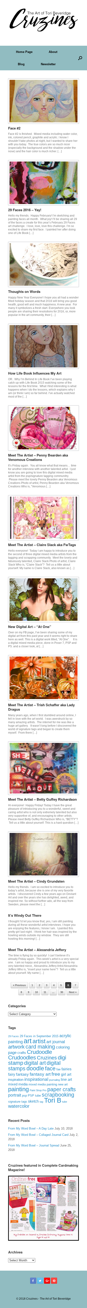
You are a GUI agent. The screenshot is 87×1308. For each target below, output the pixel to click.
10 (36, 992)
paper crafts (61, 1089)
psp (24, 1095)
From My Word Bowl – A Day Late (31, 1128)
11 (45, 992)
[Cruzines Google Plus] (47, 1281)
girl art (66, 1074)
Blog (21, 64)
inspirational (36, 1079)
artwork (16, 1047)
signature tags (17, 1101)
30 (61, 992)
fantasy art (40, 1074)
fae (58, 1069)
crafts (21, 1053)
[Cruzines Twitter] (40, 1281)
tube (64, 1101)
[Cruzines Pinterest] (54, 1281)
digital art (35, 1063)
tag (41, 1101)
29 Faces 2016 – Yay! (24, 209)
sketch (33, 1101)
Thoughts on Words (24, 291)
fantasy (22, 1074)
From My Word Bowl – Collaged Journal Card (38, 1134)
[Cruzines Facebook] (33, 1281)
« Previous (19, 985)
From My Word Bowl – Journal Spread (33, 1145)
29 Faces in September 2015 (39, 1036)
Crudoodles (22, 1058)
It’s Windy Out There (24, 915)
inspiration (15, 1079)
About (53, 52)
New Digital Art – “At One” (29, 626)
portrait (14, 1095)
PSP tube (34, 1095)
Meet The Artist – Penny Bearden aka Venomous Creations (38, 457)
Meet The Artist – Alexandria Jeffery (37, 949)
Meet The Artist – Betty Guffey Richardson (42, 799)
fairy (11, 1074)
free (56, 1074)
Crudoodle (39, 1052)
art (28, 1041)
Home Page (24, 52)
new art (63, 1084)
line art (66, 1079)
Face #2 (14, 128)
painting (18, 1089)
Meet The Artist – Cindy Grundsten (36, 881)
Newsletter (48, 64)
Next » (73, 992)
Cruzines (47, 1058)
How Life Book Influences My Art (34, 373)
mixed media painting (43, 1084)
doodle (35, 1068)
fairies (66, 1069)
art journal (55, 1041)
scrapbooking (58, 1095)
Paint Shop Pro (38, 1090)
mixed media (18, 1084)
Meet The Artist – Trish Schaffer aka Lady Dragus (41, 707)
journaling (54, 1079)
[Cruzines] (43, 19)
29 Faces (13, 1036)
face (50, 1068)
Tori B (52, 1100)
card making (40, 1047)
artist (38, 1041)
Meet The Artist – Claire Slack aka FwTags (42, 544)
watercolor (18, 1106)
